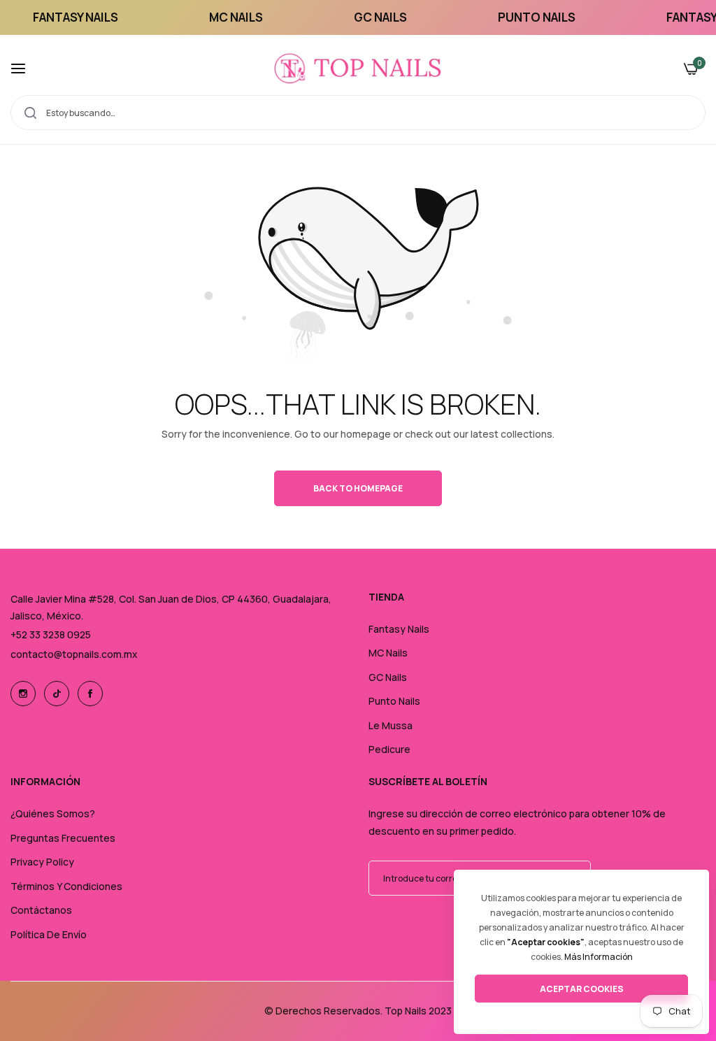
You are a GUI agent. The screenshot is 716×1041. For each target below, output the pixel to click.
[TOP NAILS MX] (358, 68)
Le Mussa (390, 725)
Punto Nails (394, 701)
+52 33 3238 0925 (50, 634)
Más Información (598, 957)
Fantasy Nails (398, 629)
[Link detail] (23, 693)
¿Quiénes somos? (52, 813)
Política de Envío (48, 934)
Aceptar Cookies (582, 989)
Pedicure (389, 749)
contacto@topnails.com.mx (74, 654)
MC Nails (388, 652)
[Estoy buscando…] (30, 112)
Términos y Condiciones (66, 886)
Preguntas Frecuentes (62, 838)
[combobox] (358, 112)
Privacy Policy (42, 861)
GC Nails (387, 677)
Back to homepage (358, 488)
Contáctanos (41, 910)
